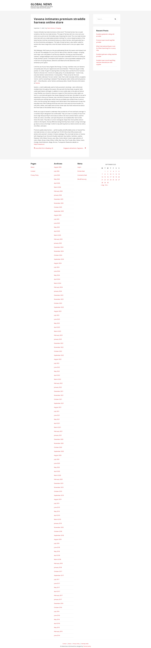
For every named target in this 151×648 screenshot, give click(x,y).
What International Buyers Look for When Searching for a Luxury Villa (106, 48)
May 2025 (57, 227)
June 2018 (57, 547)
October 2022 (58, 351)
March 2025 (57, 235)
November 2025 (58, 203)
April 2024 (57, 279)
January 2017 (58, 599)
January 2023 (58, 339)
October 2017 (58, 571)
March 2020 (57, 475)
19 (116, 177)
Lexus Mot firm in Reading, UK (44, 148)
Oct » (106, 185)
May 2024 (57, 275)
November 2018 (58, 527)
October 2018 (58, 531)
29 (105, 182)
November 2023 (58, 299)
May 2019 (57, 511)
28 (102, 182)
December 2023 (58, 295)
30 (108, 182)
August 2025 (57, 215)
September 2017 (59, 575)
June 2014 (57, 635)
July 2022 (56, 363)
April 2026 (57, 183)
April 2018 (57, 555)
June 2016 (57, 615)
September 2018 (59, 535)
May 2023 (57, 323)
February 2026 (58, 191)
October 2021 (58, 399)
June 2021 (57, 415)
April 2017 (57, 591)
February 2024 (58, 287)
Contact (33, 171)
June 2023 (57, 319)
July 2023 (56, 315)
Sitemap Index (84, 643)
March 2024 (57, 283)
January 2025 (58, 243)
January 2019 (58, 523)
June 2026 (57, 175)
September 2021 (59, 403)
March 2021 (57, 427)
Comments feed (82, 175)
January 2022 (58, 387)
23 (108, 180)
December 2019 (58, 483)
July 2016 (56, 611)
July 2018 (56, 543)
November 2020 (58, 443)
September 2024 (59, 259)
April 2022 (57, 375)
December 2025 (58, 199)
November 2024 (58, 251)
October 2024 (58, 255)
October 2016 (58, 607)
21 (102, 180)
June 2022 (57, 367)
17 (110, 177)
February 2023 (58, 335)
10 (110, 174)
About (32, 167)
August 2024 (57, 263)
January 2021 (58, 435)
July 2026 (56, 171)
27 (119, 180)
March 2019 (57, 519)
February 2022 (58, 383)
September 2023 (59, 307)
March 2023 (57, 331)
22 (105, 180)
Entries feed (81, 171)
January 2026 (58, 195)
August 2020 (57, 455)
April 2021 (57, 423)
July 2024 (56, 267)
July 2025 (56, 219)
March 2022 (57, 379)
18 (113, 177)
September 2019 (59, 495)
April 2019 (57, 515)
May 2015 (57, 627)
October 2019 (58, 491)
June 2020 (57, 463)
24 (110, 180)
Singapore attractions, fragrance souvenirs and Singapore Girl (74, 148)
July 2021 (56, 411)
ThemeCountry (87, 646)
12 (116, 174)
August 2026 (57, 167)
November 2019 (58, 487)
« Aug (102, 185)
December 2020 (58, 439)
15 (105, 177)
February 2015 (58, 631)
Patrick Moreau (51, 28)
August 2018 (57, 539)
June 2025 (57, 223)
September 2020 (59, 451)
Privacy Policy (35, 175)
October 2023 (58, 303)
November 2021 (58, 395)
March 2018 (57, 559)
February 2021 (58, 431)
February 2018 (58, 563)
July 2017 (56, 579)
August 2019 (57, 499)
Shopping (58, 28)
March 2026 (57, 187)
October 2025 (58, 207)
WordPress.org (81, 179)
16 (108, 177)
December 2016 (58, 603)
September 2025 (59, 211)
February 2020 (58, 479)
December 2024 (58, 247)
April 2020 (57, 471)
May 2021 (57, 419)
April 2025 (57, 231)
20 (119, 177)
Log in (79, 167)
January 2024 (58, 291)
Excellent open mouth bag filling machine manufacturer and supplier (105, 62)
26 (116, 180)
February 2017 (58, 595)
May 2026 (57, 179)
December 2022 (58, 343)
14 (102, 177)
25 (113, 180)
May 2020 (57, 467)
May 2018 (57, 551)
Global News (41, 4)
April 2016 (57, 623)
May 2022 (57, 371)
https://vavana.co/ (39, 144)
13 (119, 174)
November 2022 (58, 347)
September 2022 (59, 355)
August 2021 (57, 407)
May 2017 (57, 587)
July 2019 (56, 503)
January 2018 (58, 567)
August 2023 (57, 311)
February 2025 (58, 239)
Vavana (37, 83)
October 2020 (58, 447)
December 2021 (58, 391)
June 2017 (57, 583)
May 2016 (57, 619)
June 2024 (57, 271)
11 (113, 174)
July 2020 (56, 459)
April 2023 (57, 327)
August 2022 (57, 359)
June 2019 (57, 507)
